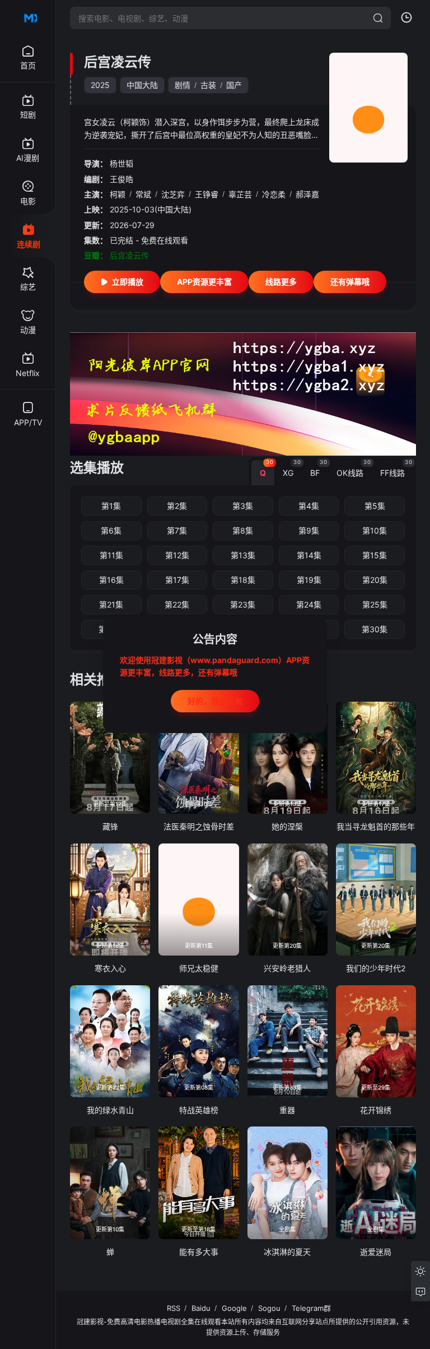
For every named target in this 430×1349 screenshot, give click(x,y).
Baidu (201, 1308)
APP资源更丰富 (204, 281)
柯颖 (117, 194)
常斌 (143, 194)
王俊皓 (121, 179)
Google (234, 1308)
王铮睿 (206, 194)
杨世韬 (121, 163)
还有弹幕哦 (350, 281)
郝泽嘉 (307, 194)
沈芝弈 (173, 194)
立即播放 (127, 281)
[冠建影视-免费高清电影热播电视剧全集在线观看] (28, 18)
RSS (173, 1308)
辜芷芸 (240, 194)
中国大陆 (142, 85)
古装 (208, 85)
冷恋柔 (274, 194)
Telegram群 (311, 1308)
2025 (100, 85)
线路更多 (281, 281)
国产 (234, 85)
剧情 (182, 85)
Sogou (269, 1308)
